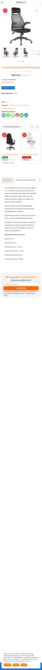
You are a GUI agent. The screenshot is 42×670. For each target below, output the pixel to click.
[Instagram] (17, 115)
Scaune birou (24, 105)
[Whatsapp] (8, 115)
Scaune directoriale (7, 108)
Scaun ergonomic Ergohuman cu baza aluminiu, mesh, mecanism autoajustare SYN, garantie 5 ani (31, 154)
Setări (23, 665)
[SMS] (13, 115)
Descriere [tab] (7, 180)
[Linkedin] (26, 115)
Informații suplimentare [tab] (25, 180)
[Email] (22, 115)
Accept (7, 665)
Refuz (16, 665)
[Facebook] (4, 115)
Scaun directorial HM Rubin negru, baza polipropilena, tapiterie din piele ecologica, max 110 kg (11, 154)
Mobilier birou (14, 105)
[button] (36, 10)
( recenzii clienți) (25, 71)
